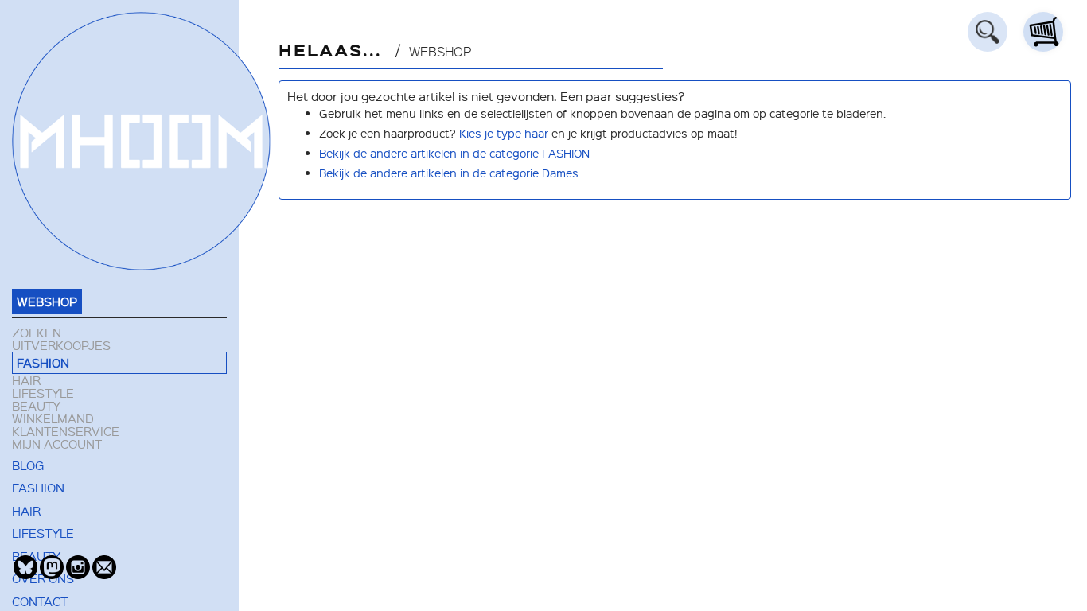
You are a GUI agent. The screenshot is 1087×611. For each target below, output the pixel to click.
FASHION (43, 363)
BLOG (28, 465)
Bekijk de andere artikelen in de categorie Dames (449, 172)
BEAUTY (36, 405)
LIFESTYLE (43, 393)
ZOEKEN (36, 332)
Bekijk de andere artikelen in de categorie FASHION (454, 153)
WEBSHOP (47, 301)
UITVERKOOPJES (61, 345)
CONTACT (40, 601)
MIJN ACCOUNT (57, 444)
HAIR (26, 380)
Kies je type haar (503, 133)
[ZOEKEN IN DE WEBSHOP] (987, 32)
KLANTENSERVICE (65, 431)
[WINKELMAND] (1043, 32)
